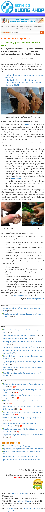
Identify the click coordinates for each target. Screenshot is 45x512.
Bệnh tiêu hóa (38, 26)
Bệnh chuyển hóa (13, 26)
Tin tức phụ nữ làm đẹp (31, 508)
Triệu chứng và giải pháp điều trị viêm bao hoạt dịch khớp (23, 434)
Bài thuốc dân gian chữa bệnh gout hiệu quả (20, 80)
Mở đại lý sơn (10, 508)
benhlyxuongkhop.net (35, 299)
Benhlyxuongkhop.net (19, 493)
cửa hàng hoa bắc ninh (10, 511)
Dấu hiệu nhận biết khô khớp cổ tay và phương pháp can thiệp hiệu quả (21, 460)
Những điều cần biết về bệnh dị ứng (15, 338)
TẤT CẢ (3, 26)
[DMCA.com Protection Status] (38, 484)
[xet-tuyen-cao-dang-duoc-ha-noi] (22, 20)
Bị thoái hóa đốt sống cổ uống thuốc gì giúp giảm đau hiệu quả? (22, 446)
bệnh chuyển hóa (17, 178)
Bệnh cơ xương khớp (26, 26)
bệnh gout (28, 124)
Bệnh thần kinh (17, 29)
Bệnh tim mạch (28, 29)
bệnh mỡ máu (19, 295)
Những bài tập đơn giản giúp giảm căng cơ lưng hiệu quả (23, 401)
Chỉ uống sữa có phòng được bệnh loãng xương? (20, 335)
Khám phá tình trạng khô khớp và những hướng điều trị (22, 418)
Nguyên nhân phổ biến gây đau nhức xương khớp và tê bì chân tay (23, 449)
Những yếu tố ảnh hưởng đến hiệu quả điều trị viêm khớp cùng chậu (21, 452)
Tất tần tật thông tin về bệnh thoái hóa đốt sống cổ (20, 347)
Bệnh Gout (25, 38)
